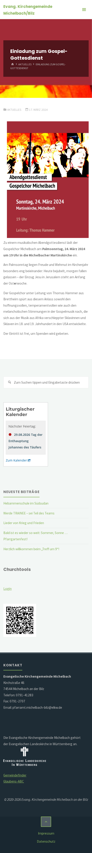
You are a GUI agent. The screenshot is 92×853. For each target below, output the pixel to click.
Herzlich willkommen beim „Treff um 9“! (31, 549)
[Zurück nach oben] (46, 822)
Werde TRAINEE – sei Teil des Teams (28, 513)
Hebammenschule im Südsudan (25, 503)
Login (7, 588)
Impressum (46, 833)
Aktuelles (24, 64)
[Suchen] (9, 382)
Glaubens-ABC (13, 781)
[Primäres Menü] (84, 9)
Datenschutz (46, 841)
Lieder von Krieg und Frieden (23, 523)
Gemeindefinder (14, 775)
